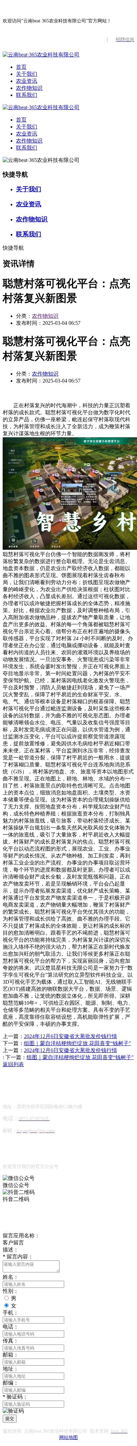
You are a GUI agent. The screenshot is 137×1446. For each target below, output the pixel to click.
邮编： (11, 1383)
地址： (11, 1369)
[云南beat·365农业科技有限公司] (41, 54)
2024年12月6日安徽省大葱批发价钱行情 (70, 1036)
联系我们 (26, 95)
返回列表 (13, 1064)
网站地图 (68, 1437)
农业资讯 (26, 81)
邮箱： (11, 1355)
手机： (11, 1312)
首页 (21, 67)
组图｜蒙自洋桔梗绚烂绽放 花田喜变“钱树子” (77, 1043)
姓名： (11, 1277)
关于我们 (26, 74)
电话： (11, 1327)
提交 (9, 1418)
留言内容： (18, 1256)
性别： (11, 1291)
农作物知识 (29, 88)
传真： (11, 1341)
